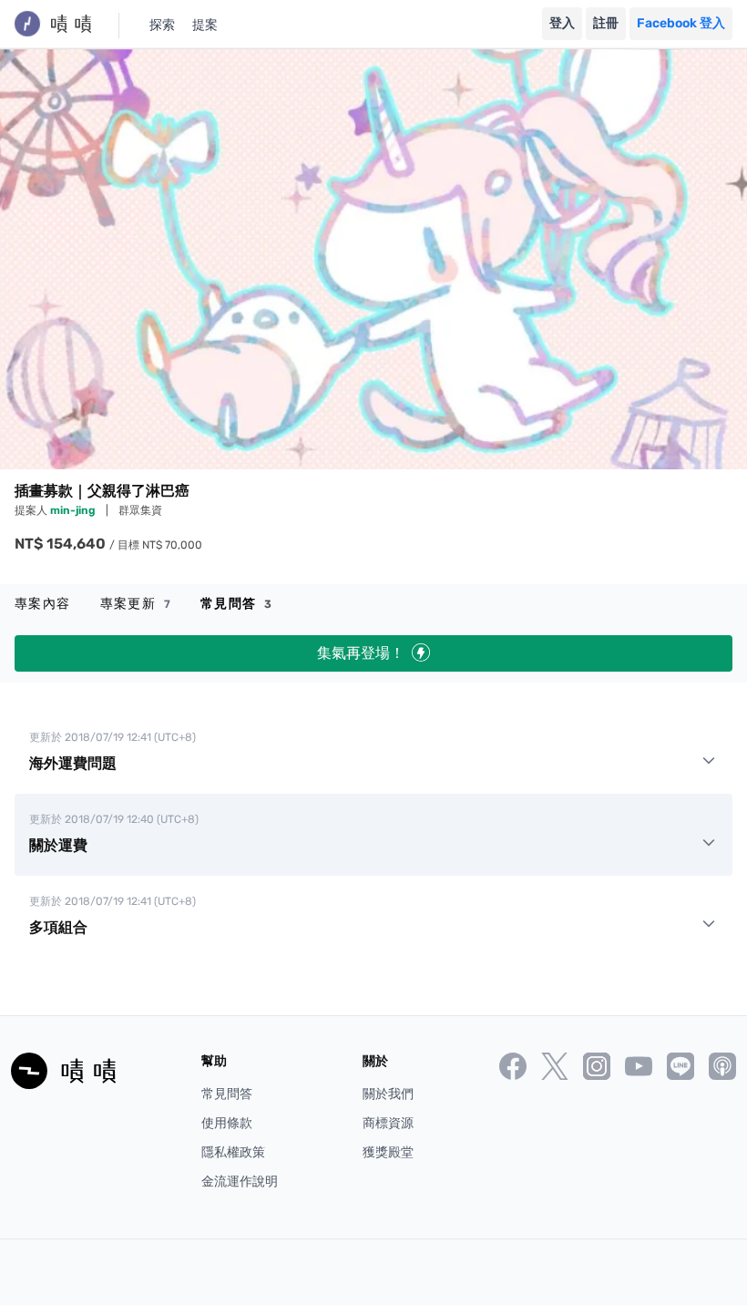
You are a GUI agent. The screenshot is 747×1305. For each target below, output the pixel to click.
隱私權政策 (233, 1152)
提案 (205, 25)
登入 (562, 23)
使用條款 (226, 1123)
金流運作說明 (239, 1181)
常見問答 (236, 603)
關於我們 (388, 1094)
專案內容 (43, 603)
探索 (162, 25)
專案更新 (135, 603)
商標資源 (388, 1123)
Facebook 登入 (681, 23)
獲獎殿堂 (388, 1152)
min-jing (74, 510)
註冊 (606, 23)
